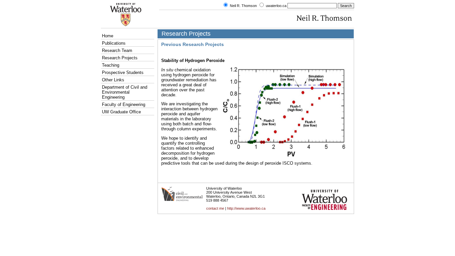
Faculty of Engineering (123, 104)
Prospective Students (123, 72)
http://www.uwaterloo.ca (245, 208)
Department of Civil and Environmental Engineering (124, 92)
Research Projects (120, 57)
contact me (215, 208)
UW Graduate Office (121, 111)
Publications (114, 43)
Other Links (113, 79)
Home (107, 35)
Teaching (110, 65)
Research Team (117, 50)
